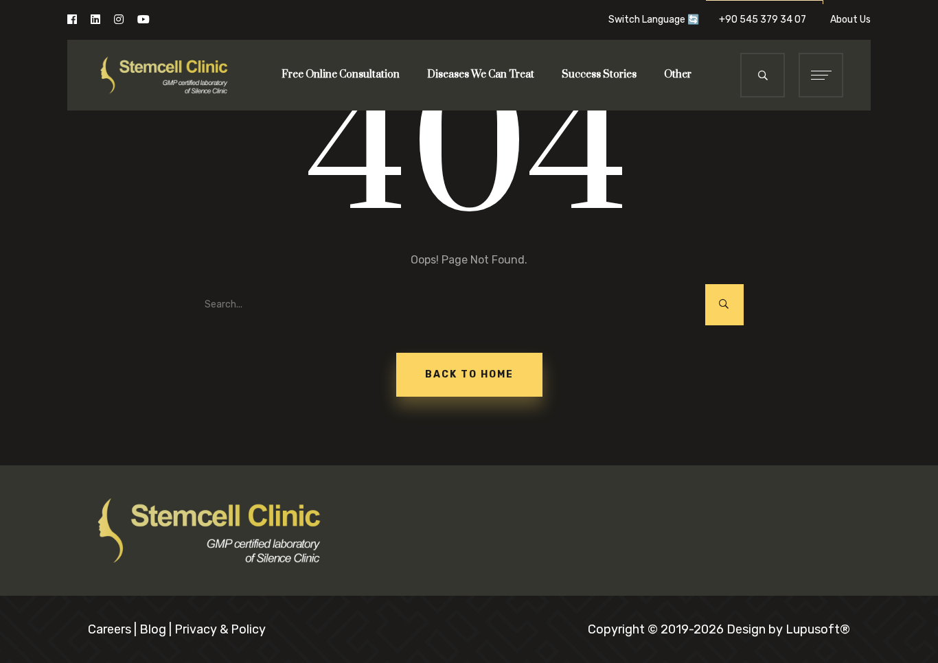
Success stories (599, 74)
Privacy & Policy (220, 629)
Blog (152, 629)
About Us (850, 19)
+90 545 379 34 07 (766, 19)
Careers (109, 629)
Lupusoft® (818, 629)
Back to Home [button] (469, 374)
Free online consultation (341, 74)
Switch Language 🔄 (653, 19)
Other (677, 74)
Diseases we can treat (480, 74)
